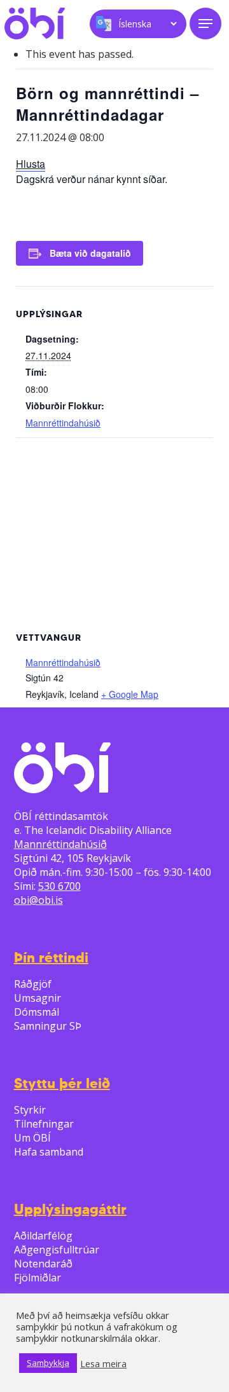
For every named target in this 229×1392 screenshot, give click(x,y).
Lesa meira (103, 1363)
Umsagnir (37, 998)
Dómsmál (36, 1012)
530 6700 (59, 886)
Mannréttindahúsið (63, 422)
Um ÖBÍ (32, 1138)
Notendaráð (43, 1264)
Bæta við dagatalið (90, 253)
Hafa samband (48, 1152)
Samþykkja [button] (48, 1362)
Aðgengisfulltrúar (56, 1250)
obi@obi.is (38, 900)
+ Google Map (129, 694)
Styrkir (30, 1110)
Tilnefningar (44, 1124)
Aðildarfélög (43, 1236)
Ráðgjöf (33, 984)
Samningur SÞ (47, 1026)
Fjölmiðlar (37, 1278)
